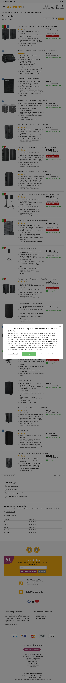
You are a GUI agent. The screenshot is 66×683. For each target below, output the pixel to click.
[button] (13, 354)
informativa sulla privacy (36, 349)
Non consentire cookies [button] (48, 354)
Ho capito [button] (29, 354)
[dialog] (33, 341)
